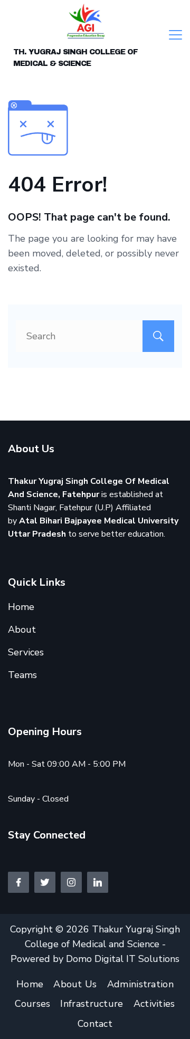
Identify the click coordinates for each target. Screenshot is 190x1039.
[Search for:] (95, 336)
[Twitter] (44, 882)
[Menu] (175, 35)
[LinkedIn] (97, 882)
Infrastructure (91, 1003)
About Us (75, 984)
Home (21, 606)
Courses (32, 1003)
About (22, 629)
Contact (95, 1023)
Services (26, 652)
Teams (22, 675)
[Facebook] (18, 882)
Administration (140, 984)
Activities (154, 1003)
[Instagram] (71, 882)
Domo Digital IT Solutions (122, 958)
